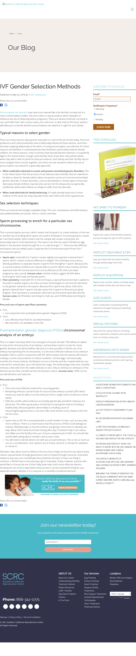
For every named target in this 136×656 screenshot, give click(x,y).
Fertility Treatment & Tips (111, 252)
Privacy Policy (15, 617)
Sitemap (3, 617)
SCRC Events (102, 298)
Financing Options (92, 607)
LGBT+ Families (65, 591)
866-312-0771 (28, 599)
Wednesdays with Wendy (111, 350)
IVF (61, 245)
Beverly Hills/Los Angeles (121, 578)
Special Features (105, 324)
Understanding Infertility (69, 581)
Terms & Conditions (32, 617)
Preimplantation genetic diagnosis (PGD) (31, 330)
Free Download (104, 139)
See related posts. (101, 243)
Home (11, 33)
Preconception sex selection (13, 112)
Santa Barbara (116, 581)
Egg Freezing (90, 578)
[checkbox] (112, 114)
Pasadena (114, 584)
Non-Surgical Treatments (95, 594)
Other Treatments (92, 604)
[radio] (112, 109)
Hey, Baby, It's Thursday (110, 207)
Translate (127, 598)
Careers (62, 597)
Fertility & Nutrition (108, 275)
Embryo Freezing (91, 581)
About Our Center (66, 578)
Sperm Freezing (91, 584)
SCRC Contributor (37, 95)
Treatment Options (67, 584)
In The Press (64, 600)
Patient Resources (66, 587)
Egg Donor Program (67, 594)
